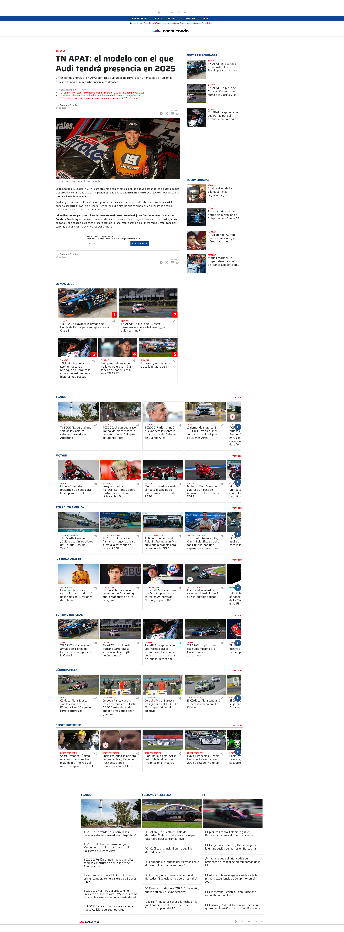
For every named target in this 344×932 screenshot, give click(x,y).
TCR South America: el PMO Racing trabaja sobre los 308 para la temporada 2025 (101, 92)
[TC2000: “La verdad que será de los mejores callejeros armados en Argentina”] (111, 813)
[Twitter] (165, 12)
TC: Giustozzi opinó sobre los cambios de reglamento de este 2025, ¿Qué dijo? (99, 98)
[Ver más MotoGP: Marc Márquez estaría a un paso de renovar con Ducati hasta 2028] (205, 470)
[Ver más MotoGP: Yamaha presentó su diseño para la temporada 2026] (78, 470)
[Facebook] (159, 12)
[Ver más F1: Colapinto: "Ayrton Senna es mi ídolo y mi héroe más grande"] (196, 240)
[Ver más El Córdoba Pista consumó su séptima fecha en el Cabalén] (205, 685)
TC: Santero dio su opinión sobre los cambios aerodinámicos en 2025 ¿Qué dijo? (100, 95)
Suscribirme (139, 243)
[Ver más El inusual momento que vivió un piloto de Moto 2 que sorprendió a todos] (205, 574)
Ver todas (237, 397)
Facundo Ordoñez (69, 105)
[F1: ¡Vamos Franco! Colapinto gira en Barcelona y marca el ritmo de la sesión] (233, 813)
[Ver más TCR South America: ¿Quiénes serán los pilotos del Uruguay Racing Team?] (78, 522)
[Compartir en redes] (113, 321)
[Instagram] (179, 12)
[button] (140, 18)
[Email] (185, 12)
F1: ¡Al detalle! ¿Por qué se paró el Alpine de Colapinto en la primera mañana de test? (179, 23)
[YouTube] (172, 12)
